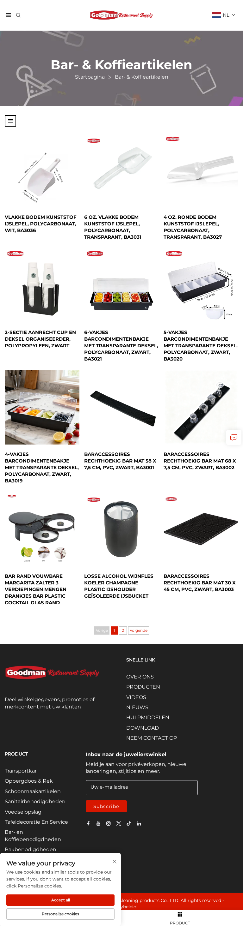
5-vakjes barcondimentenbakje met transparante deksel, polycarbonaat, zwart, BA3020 (201, 345)
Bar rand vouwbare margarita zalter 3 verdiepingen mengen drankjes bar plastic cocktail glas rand (35, 589)
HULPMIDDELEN (147, 717)
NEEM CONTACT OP (151, 738)
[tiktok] (128, 823)
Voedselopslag (23, 812)
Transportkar (21, 771)
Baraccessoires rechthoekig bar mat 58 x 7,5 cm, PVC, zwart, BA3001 (120, 460)
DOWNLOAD (142, 728)
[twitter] (118, 823)
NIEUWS (137, 707)
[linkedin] (138, 823)
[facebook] (88, 823)
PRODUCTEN (143, 687)
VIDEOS (136, 697)
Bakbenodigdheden (30, 849)
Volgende (138, 630)
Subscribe (106, 806)
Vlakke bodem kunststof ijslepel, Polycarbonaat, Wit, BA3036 (41, 223)
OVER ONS (140, 677)
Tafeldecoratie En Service (36, 822)
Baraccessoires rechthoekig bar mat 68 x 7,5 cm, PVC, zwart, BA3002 (200, 460)
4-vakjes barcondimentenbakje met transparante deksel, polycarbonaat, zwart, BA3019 (42, 467)
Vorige (102, 630)
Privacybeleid (121, 907)
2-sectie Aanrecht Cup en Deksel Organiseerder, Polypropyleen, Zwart (40, 339)
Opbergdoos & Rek (29, 781)
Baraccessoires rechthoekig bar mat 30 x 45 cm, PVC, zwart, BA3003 (200, 582)
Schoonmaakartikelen (33, 791)
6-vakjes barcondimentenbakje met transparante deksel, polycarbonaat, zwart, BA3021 (121, 345)
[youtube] (98, 823)
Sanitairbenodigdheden (35, 801)
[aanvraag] (233, 437)
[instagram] (108, 823)
